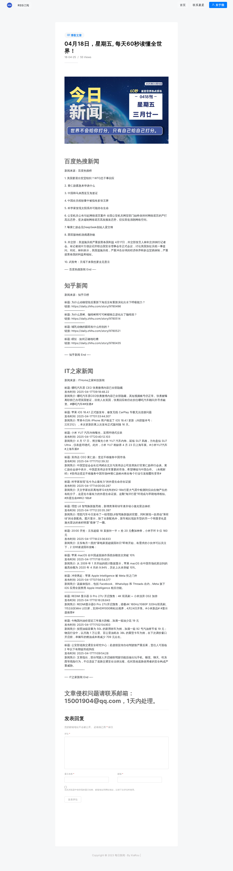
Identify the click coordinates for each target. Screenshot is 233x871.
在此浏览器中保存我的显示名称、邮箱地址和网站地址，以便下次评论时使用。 (100, 789)
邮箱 (120, 774)
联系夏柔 (198, 5)
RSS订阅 (23, 5)
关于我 (220, 5)
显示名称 (69, 774)
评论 (67, 733)
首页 (183, 5)
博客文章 (76, 35)
